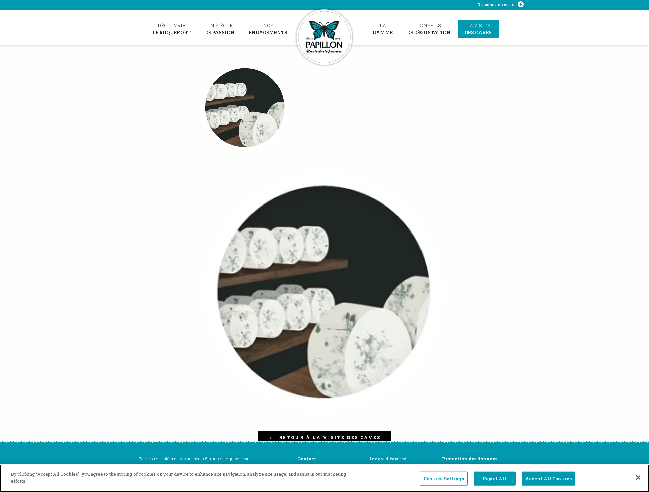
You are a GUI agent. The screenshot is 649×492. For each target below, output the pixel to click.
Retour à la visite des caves (330, 437)
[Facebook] (520, 5)
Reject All (494, 478)
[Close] (638, 477)
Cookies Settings (444, 478)
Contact (306, 459)
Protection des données (469, 459)
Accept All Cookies (548, 478)
